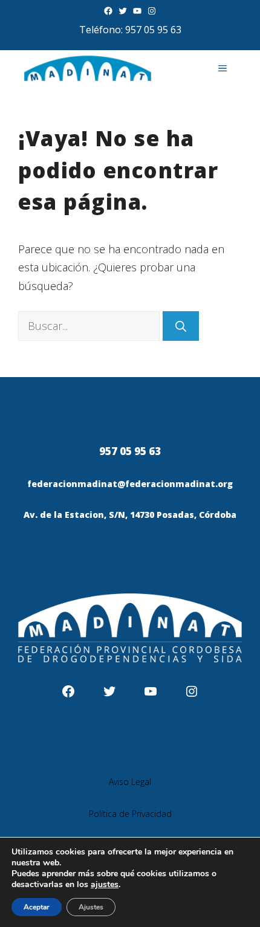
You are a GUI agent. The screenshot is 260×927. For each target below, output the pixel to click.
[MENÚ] (222, 68)
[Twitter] (123, 11)
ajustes (105, 884)
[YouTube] (137, 11)
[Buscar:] (90, 325)
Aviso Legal (130, 781)
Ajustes (91, 907)
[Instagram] (152, 11)
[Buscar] (181, 326)
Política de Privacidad (130, 813)
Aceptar (37, 907)
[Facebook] (108, 11)
